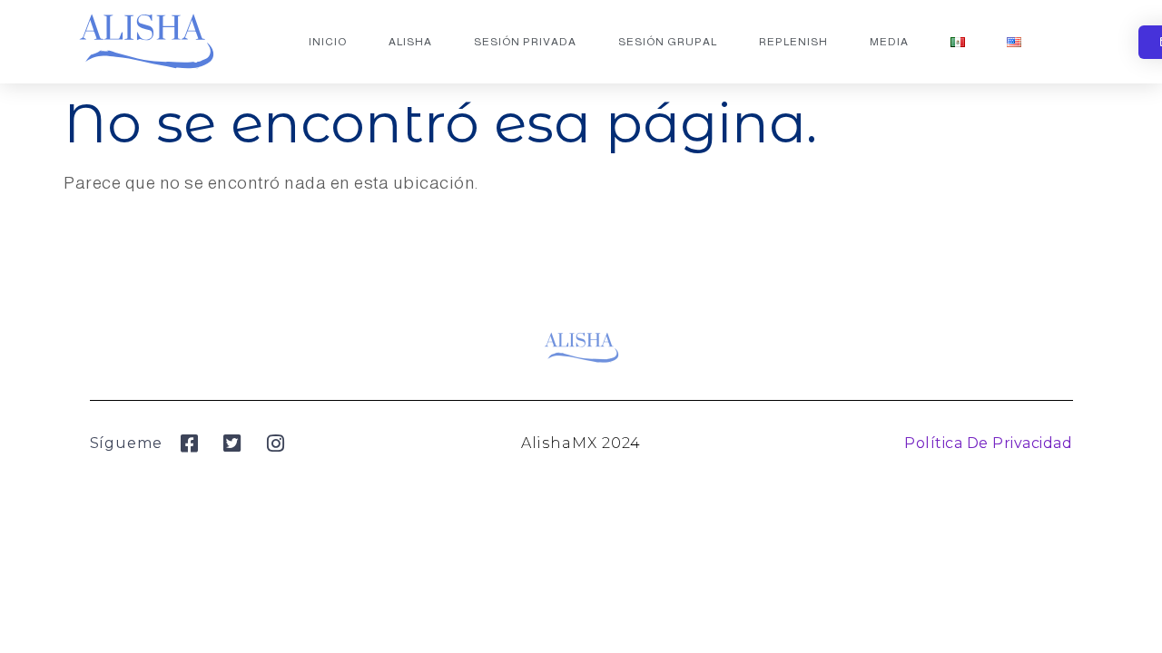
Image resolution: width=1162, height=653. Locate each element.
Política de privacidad (988, 443)
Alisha (410, 41)
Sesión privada (525, 41)
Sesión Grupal (667, 41)
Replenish (793, 41)
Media (889, 41)
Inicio (328, 41)
